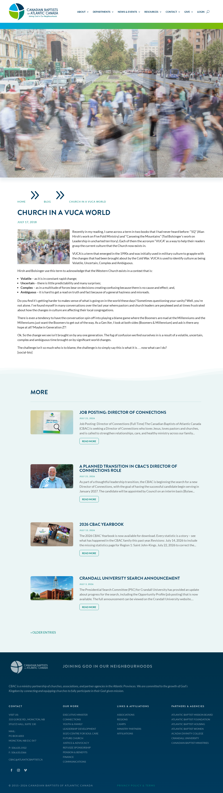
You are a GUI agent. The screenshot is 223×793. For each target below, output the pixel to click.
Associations (125, 714)
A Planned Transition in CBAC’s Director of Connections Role (128, 468)
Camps (121, 724)
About (81, 12)
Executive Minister (75, 714)
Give (187, 12)
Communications (74, 761)
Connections (72, 719)
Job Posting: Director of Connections (122, 412)
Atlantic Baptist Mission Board (192, 714)
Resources (151, 12)
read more (89, 441)
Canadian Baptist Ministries (190, 742)
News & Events (127, 12)
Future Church (73, 738)
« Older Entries (43, 632)
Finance (68, 756)
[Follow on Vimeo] (25, 770)
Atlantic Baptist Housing (188, 724)
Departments (101, 12)
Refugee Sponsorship (77, 747)
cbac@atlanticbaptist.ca (26, 759)
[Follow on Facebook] (11, 770)
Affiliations (125, 733)
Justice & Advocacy (76, 742)
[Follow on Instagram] (18, 770)
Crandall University (185, 738)
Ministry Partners (129, 728)
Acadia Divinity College (187, 733)
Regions (122, 719)
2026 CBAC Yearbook (101, 524)
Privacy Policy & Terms (136, 785)
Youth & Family (73, 724)
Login (201, 12)
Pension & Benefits (75, 752)
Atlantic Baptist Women (187, 728)
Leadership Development (79, 728)
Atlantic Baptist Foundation (190, 719)
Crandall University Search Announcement (129, 578)
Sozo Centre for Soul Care (80, 733)
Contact (171, 12)
